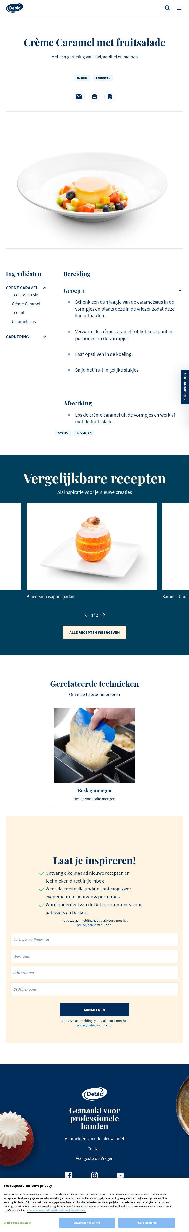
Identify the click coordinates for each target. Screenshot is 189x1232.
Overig (82, 78)
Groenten (102, 78)
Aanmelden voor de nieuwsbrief (94, 1138)
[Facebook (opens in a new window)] (68, 1175)
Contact (94, 1148)
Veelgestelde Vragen (94, 1158)
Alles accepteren (147, 1222)
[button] (86, 615)
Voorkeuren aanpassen (17, 1222)
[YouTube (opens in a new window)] (120, 1175)
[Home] (14, 8)
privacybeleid (86, 925)
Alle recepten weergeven (94, 632)
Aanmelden (94, 1009)
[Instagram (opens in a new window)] (94, 1175)
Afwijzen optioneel (87, 1223)
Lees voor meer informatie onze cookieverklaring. (56, 1210)
